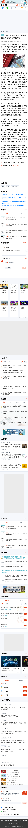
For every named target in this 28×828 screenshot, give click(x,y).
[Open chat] (25, 8)
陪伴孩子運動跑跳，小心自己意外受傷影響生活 (23, 291)
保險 (7, 31)
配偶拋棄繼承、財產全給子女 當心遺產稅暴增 (12, 195)
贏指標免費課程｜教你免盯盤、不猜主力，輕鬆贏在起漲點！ (16, 218)
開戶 (25, 608)
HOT (7, 218)
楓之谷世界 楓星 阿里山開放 (13, 307)
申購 (25, 614)
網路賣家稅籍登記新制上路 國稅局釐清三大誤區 (13, 205)
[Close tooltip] (24, 11)
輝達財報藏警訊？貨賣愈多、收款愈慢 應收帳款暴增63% (23, 307)
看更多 (25, 209)
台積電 (6, 691)
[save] (20, 8)
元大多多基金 (4, 624)
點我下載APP (16, 165)
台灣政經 (8, 452)
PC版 (2, 820)
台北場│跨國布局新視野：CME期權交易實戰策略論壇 (16, 225)
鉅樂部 (15, 820)
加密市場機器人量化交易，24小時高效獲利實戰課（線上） (16, 231)
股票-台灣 (7, 615)
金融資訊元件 (11, 823)
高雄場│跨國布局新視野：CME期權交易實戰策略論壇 (16, 237)
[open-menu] (1, 5)
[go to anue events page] (22, 5)
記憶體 (6, 687)
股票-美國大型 (8, 609)
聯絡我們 (18, 823)
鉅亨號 (11, 820)
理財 (3, 31)
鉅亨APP (7, 820)
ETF (6, 462)
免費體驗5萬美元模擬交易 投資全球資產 (13, 163)
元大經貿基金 (4, 619)
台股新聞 (8, 442)
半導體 (6, 695)
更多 (25, 361)
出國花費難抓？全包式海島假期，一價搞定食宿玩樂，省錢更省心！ (4, 307)
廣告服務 (25, 820)
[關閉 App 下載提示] (1, 2)
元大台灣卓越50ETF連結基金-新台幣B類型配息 (12, 613)
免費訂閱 (24, 803)
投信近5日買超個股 (13, 291)
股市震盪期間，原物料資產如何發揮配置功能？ (4, 291)
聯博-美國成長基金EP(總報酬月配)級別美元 (11, 607)
